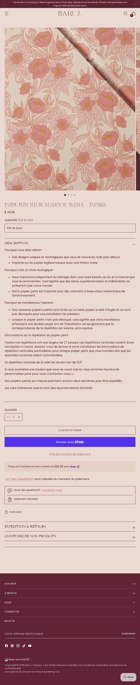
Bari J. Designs (34, 665)
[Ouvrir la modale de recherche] (125, 13)
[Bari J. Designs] (70, 13)
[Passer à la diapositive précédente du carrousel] (124, 561)
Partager (15, 512)
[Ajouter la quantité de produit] (8, 417)
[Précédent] (5, 4)
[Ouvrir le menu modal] (6, 13)
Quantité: (19, 220)
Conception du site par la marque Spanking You (32, 671)
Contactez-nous (51, 490)
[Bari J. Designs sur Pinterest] (12, 646)
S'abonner (128, 633)
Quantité (11, 410)
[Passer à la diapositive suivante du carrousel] (132, 561)
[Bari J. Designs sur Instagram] (18, 646)
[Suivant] (135, 4)
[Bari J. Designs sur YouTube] (30, 646)
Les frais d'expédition (19, 479)
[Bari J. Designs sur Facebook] (7, 646)
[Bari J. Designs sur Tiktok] (24, 646)
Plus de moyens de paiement (70, 454)
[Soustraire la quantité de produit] (19, 417)
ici (72, 374)
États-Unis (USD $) (19, 659)
